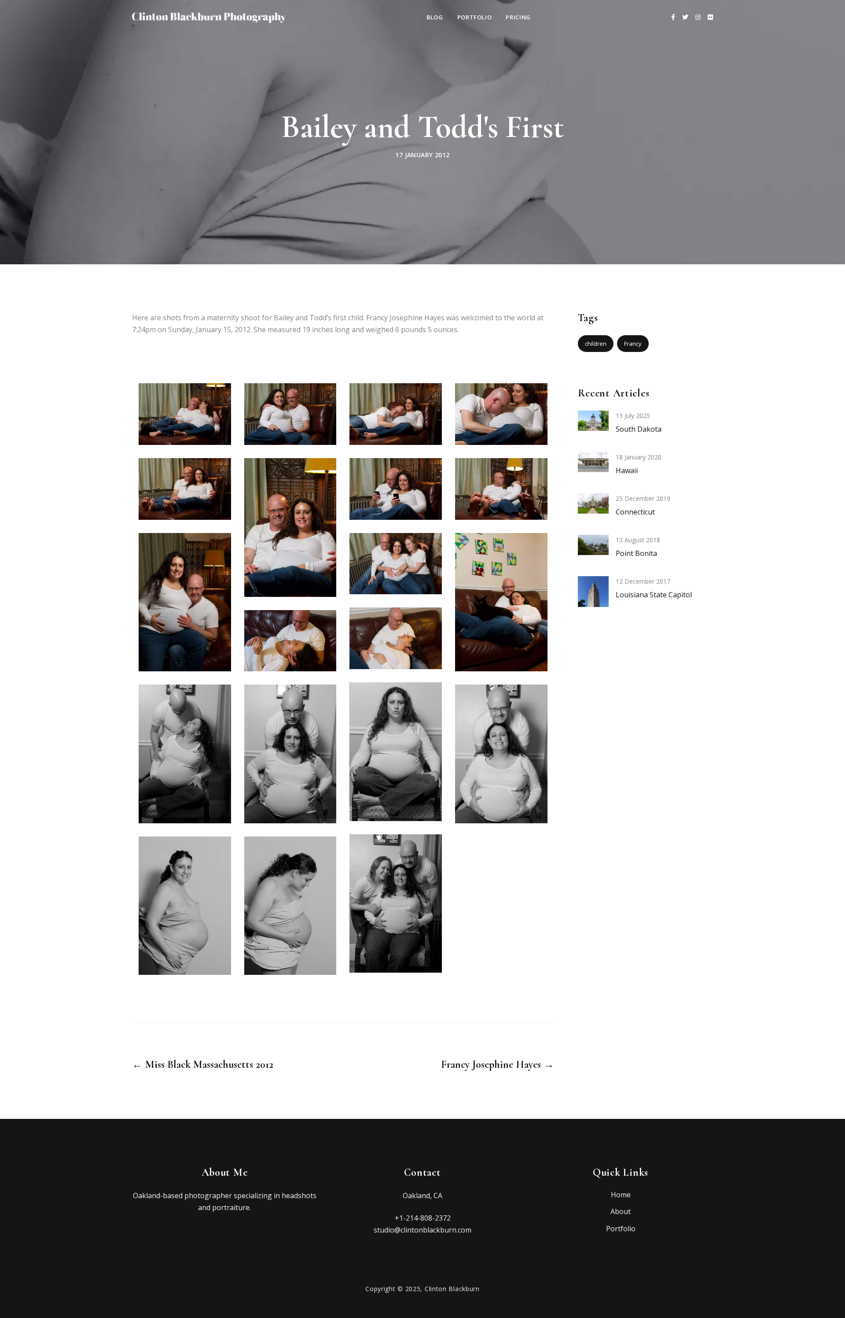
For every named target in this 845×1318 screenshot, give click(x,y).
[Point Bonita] (593, 544)
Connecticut (635, 512)
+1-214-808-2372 (423, 1218)
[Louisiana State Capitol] (593, 598)
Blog (434, 17)
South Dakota (638, 429)
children (595, 344)
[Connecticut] (593, 502)
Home (621, 1195)
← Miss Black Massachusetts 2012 (202, 1065)
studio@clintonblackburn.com (422, 1230)
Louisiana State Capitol (654, 595)
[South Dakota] (593, 420)
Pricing (518, 17)
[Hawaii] (593, 461)
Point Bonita (636, 553)
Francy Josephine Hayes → (497, 1065)
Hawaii (627, 470)
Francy (633, 344)
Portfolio (474, 17)
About (620, 1211)
